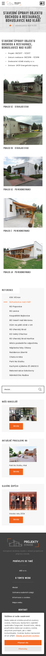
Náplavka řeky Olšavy (20, 347)
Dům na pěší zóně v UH (21, 325)
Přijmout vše (23, 643)
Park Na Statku (16, 361)
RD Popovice (15, 306)
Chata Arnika (16, 357)
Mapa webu (17, 602)
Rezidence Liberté (18, 352)
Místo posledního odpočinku (23, 343)
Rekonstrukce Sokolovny (21, 370)
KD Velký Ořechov (18, 334)
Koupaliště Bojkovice (19, 315)
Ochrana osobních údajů (23, 592)
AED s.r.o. (23, 570)
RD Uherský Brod (17, 329)
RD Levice (14, 311)
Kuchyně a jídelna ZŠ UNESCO (24, 366)
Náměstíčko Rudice (19, 375)
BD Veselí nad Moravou (21, 320)
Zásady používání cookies (27, 636)
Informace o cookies (21, 597)
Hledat (15, 587)
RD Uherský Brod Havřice (21, 338)
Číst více (16, 426)
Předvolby (23, 649)
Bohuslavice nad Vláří (20, 302)
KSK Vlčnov (15, 297)
